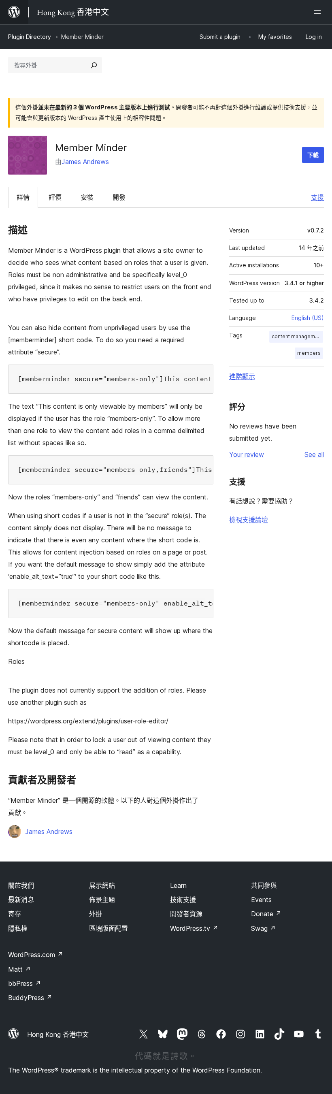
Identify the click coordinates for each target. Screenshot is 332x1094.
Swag (263, 928)
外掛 (95, 914)
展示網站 (102, 885)
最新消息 (21, 900)
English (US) (308, 317)
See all (314, 454)
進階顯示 (242, 376)
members (309, 353)
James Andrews (85, 162)
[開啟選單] (319, 12)
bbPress (24, 983)
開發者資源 (186, 914)
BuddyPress (30, 998)
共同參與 (264, 885)
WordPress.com (35, 955)
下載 (313, 154)
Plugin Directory (29, 36)
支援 (317, 197)
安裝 (87, 197)
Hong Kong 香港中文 (58, 1034)
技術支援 (183, 900)
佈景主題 (102, 900)
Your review (246, 454)
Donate (266, 914)
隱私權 (18, 928)
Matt (19, 969)
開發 (119, 197)
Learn (178, 885)
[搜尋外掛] (94, 65)
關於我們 (21, 885)
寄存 (14, 914)
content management (297, 336)
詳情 (23, 197)
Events (261, 900)
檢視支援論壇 (248, 520)
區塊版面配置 (108, 928)
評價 (55, 197)
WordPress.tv (194, 928)
